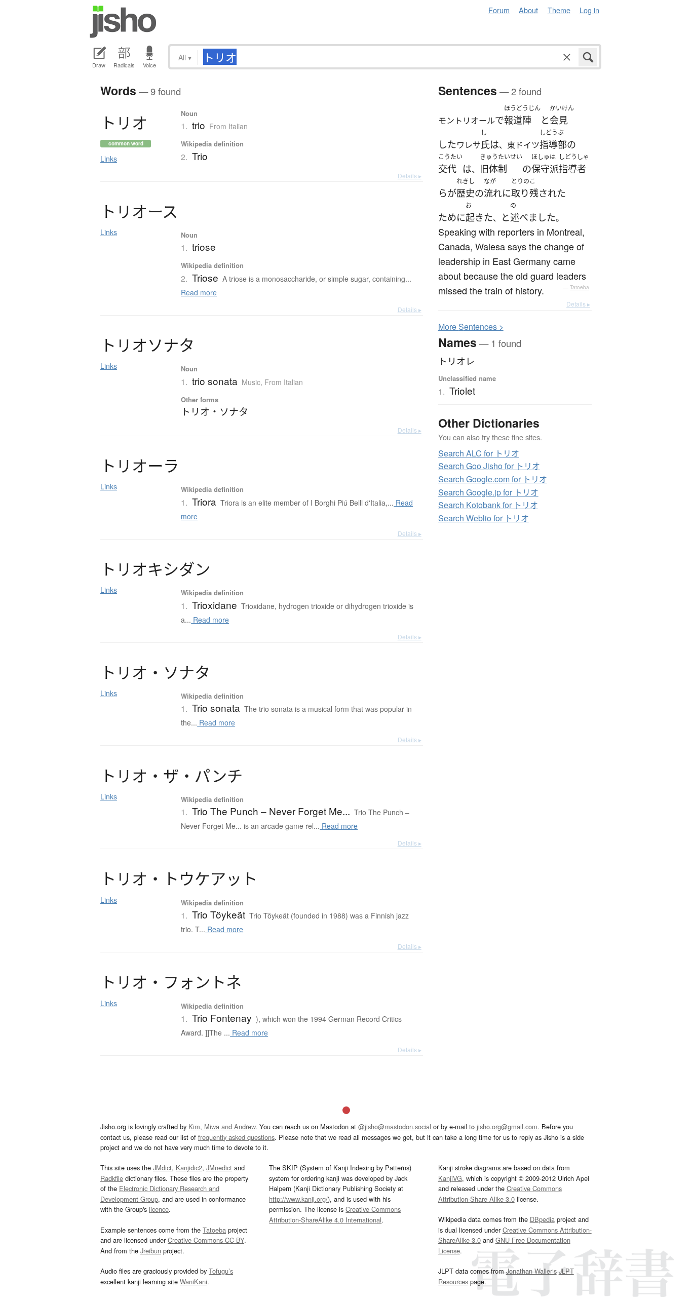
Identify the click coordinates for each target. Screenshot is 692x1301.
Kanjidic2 (189, 1167)
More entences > (471, 326)
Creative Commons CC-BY (206, 1240)
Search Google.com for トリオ (492, 479)
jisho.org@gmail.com (507, 1126)
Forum (499, 10)
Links (108, 159)
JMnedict (219, 1167)
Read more (199, 292)
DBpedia (542, 1219)
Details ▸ (409, 175)
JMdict (162, 1167)
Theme (559, 10)
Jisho (123, 22)
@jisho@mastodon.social (394, 1126)
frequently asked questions (236, 1137)
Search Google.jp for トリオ (488, 492)
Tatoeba (579, 287)
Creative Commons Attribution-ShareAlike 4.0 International (335, 1214)
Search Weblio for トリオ (483, 518)
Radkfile (111, 1178)
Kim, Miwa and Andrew (221, 1126)
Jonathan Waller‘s (531, 1271)
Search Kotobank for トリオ (488, 505)
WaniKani (193, 1281)
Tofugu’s (221, 1271)
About (528, 10)
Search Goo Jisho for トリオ (489, 466)
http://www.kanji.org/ (298, 1199)
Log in (589, 10)
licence (159, 1209)
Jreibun (150, 1250)
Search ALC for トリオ (478, 453)
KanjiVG (450, 1178)
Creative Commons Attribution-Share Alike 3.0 (500, 1193)
